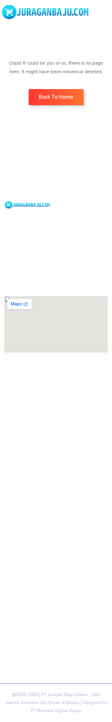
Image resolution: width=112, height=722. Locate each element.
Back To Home (56, 97)
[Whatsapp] (27, 257)
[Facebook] (10, 257)
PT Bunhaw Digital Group (56, 711)
